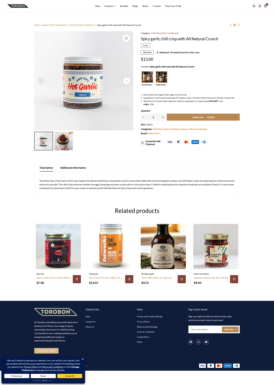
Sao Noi (40, 273)
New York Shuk (201, 273)
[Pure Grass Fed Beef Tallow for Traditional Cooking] (110, 246)
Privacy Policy (143, 321)
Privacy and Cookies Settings (149, 316)
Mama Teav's (154, 133)
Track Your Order (173, 6)
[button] (126, 81)
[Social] (190, 342)
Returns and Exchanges (147, 327)
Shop (97, 6)
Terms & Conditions (146, 332)
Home (37, 25)
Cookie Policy (143, 337)
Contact (157, 6)
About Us (90, 327)
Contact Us (90, 321)
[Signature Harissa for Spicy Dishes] (215, 246)
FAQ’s (139, 342)
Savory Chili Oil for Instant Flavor (53, 277)
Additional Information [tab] (73, 167)
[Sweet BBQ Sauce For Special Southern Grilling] (163, 246)
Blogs (135, 6)
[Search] (254, 6)
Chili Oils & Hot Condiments (81, 25)
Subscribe (229, 329)
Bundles (124, 6)
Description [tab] (46, 167)
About (145, 6)
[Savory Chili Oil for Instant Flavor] (230, 25)
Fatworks (93, 273)
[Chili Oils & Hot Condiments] (234, 25)
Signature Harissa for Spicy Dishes (211, 277)
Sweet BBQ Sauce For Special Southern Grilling (156, 277)
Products (108, 6)
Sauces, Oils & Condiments (54, 25)
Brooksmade (147, 273)
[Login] (260, 6)
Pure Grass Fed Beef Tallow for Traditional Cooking (105, 277)
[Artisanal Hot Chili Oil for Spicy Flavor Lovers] (238, 25)
